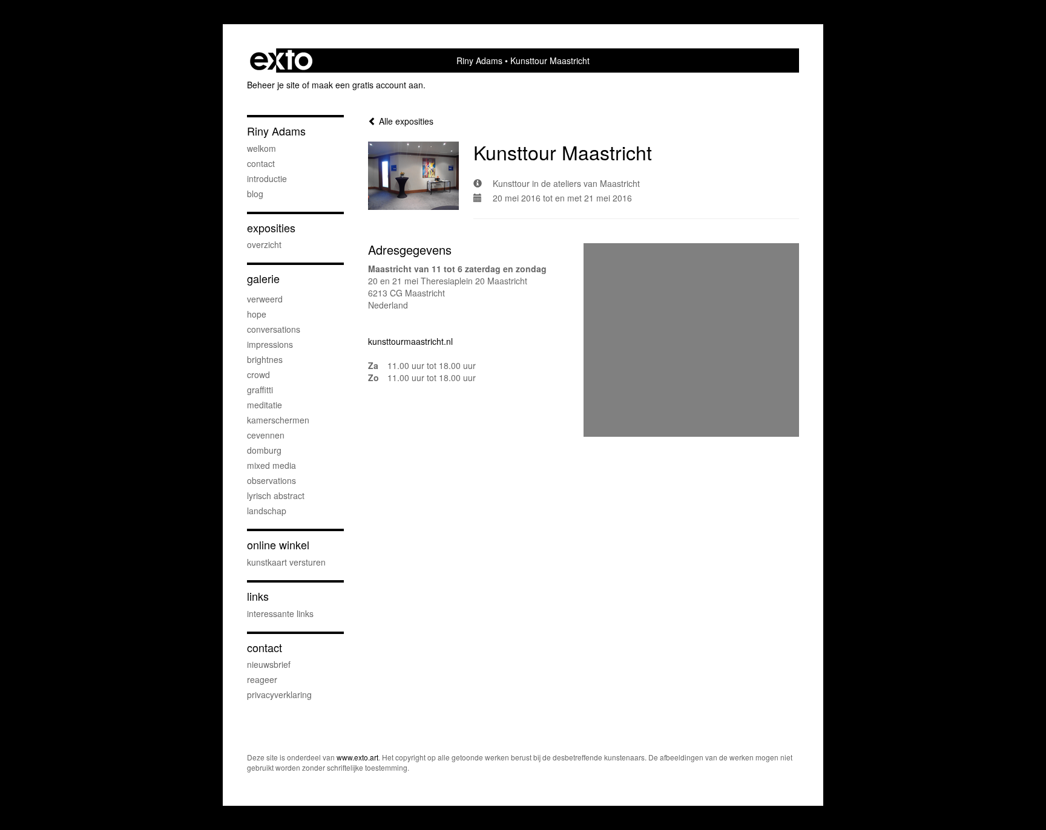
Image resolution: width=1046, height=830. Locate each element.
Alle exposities (405, 121)
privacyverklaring (279, 694)
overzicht (264, 244)
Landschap (266, 511)
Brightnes (265, 359)
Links (258, 596)
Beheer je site (273, 85)
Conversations (273, 329)
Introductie (267, 178)
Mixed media (271, 465)
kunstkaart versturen (286, 562)
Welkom (261, 148)
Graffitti (260, 390)
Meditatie (264, 405)
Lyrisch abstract (275, 495)
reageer (262, 679)
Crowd (258, 374)
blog (255, 194)
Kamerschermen (278, 420)
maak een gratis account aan (367, 85)
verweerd (265, 299)
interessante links (280, 613)
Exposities (271, 227)
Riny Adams (479, 60)
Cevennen (266, 435)
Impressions (270, 344)
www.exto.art (357, 757)
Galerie (263, 278)
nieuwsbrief (269, 664)
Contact (261, 163)
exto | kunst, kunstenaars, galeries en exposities (281, 60)
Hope (256, 314)
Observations (271, 480)
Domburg (264, 450)
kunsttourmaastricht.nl (410, 341)
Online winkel (278, 544)
